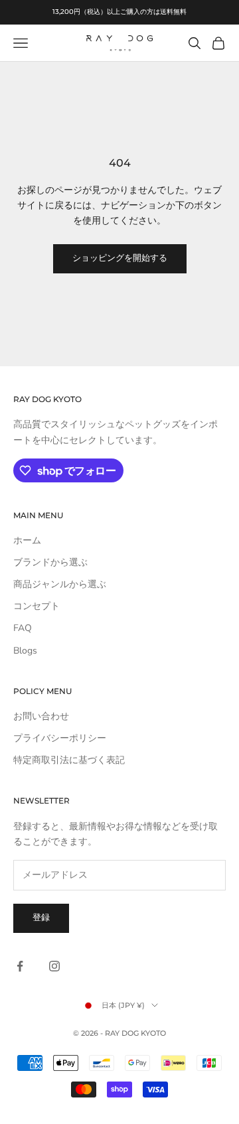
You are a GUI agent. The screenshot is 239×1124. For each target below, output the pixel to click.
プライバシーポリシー (59, 738)
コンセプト (36, 606)
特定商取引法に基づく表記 (69, 760)
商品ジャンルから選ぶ (59, 584)
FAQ (22, 628)
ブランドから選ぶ (50, 562)
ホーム (27, 540)
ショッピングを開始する (119, 258)
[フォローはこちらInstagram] (54, 966)
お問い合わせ (41, 716)
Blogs (25, 650)
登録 (41, 918)
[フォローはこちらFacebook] (20, 966)
